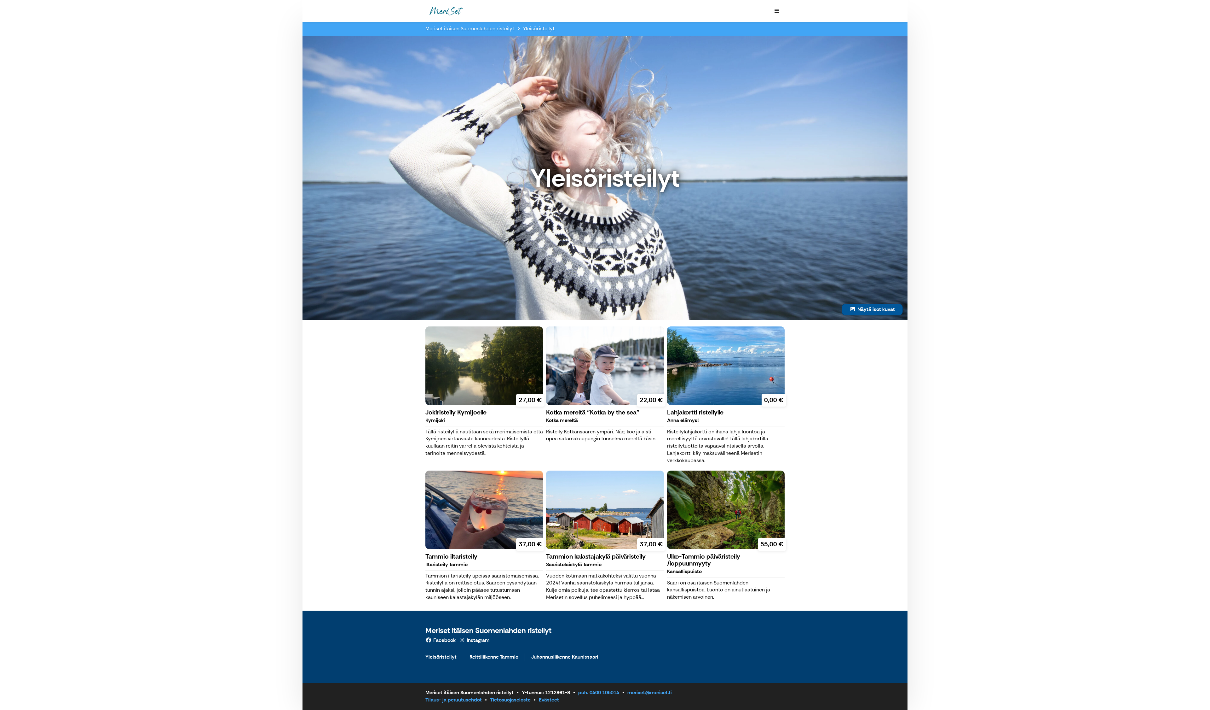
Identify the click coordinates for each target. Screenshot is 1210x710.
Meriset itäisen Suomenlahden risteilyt (469, 28)
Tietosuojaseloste (510, 699)
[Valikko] (777, 11)
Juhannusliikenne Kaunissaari (564, 657)
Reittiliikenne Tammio (494, 657)
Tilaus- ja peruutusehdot (453, 699)
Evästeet (549, 699)
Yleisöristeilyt (539, 28)
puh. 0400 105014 (598, 692)
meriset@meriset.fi (649, 692)
